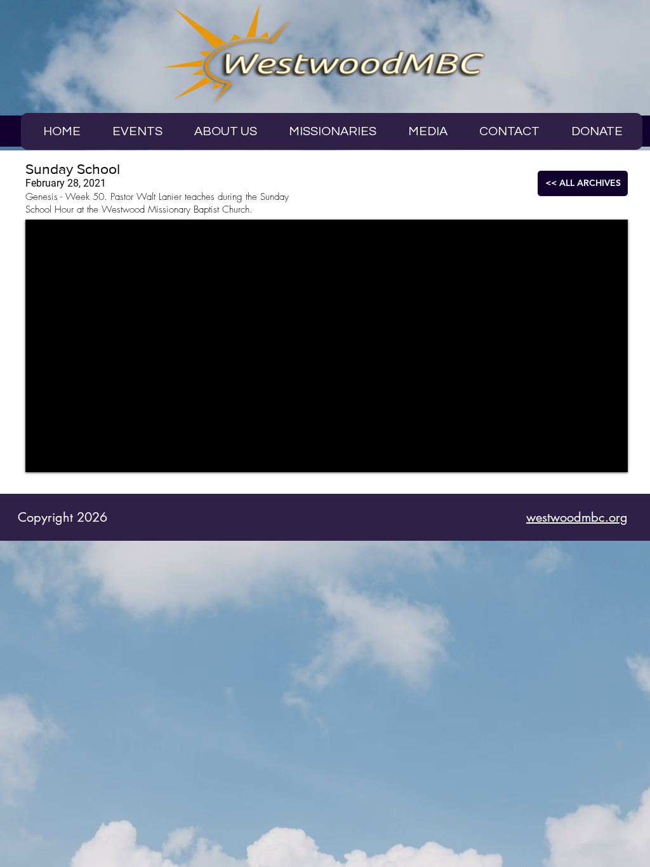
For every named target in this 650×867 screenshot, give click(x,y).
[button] (427, 131)
